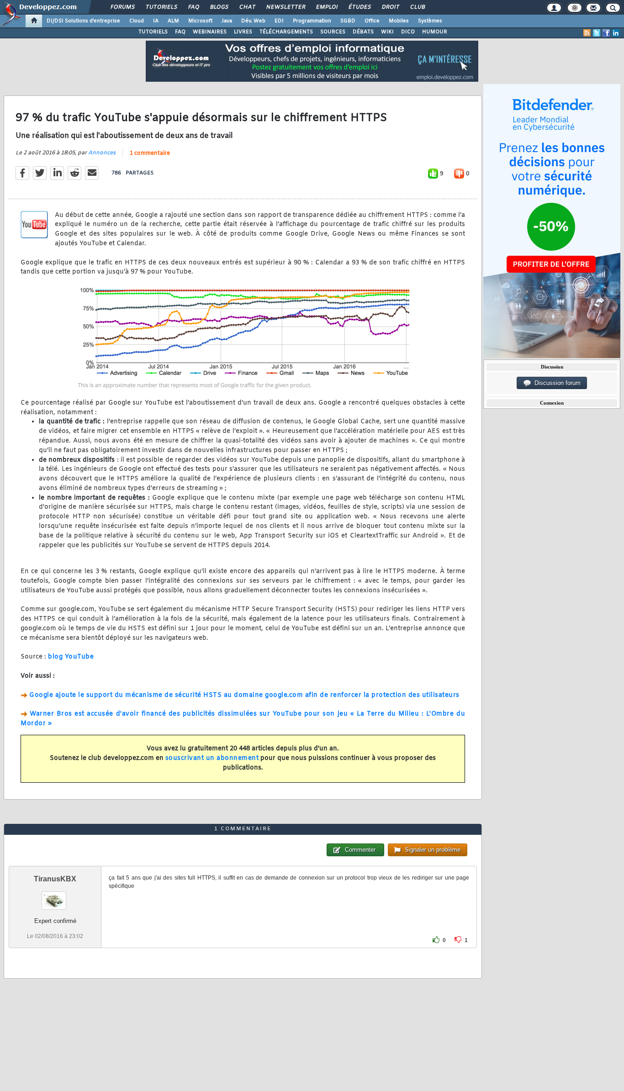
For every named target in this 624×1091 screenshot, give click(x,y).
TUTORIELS (153, 32)
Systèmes (430, 21)
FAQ (193, 7)
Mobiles (399, 21)
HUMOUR (434, 32)
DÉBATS (363, 32)
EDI (279, 21)
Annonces (102, 153)
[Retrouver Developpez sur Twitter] (596, 33)
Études (359, 7)
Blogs (219, 7)
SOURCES (332, 32)
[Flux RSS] (587, 33)
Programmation (312, 21)
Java (227, 21)
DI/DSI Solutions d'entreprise (83, 21)
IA (156, 21)
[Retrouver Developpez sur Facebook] (606, 33)
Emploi (326, 7)
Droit (390, 7)
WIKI (387, 32)
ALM (173, 21)
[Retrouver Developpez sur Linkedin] (615, 33)
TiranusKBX (55, 879)
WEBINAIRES (210, 32)
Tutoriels (161, 7)
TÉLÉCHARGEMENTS (286, 32)
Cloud (136, 21)
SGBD (347, 21)
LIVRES (243, 32)
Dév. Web (253, 21)
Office (372, 21)
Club (417, 7)
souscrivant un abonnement (212, 758)
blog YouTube (71, 657)
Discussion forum (556, 382)
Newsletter (285, 7)
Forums (122, 7)
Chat (247, 7)
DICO (408, 32)
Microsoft (200, 21)
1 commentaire (150, 153)
